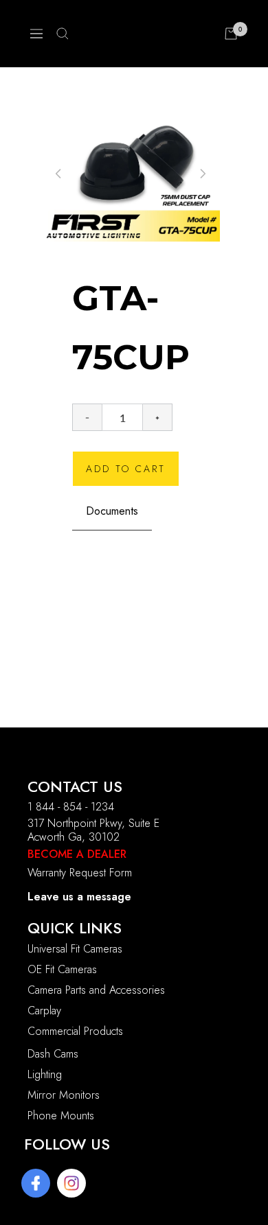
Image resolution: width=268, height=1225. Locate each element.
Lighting (44, 1074)
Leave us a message (79, 897)
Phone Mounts (60, 1115)
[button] (202, 173)
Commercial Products (75, 1031)
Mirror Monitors (63, 1095)
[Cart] (231, 33)
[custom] (35, 1183)
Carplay (44, 1010)
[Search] (62, 33)
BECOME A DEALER (76, 854)
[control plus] (157, 417)
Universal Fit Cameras (74, 949)
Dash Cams (52, 1054)
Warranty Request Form (79, 872)
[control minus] (87, 417)
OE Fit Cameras (62, 969)
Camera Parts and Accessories (96, 990)
